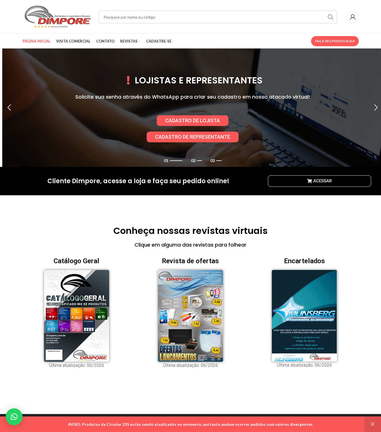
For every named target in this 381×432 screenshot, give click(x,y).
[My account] (353, 17)
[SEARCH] (330, 16)
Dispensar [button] (372, 424)
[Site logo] (58, 16)
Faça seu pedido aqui (335, 41)
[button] (9, 108)
